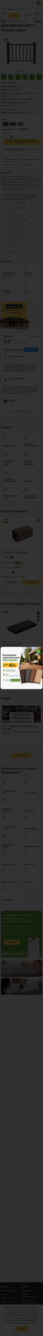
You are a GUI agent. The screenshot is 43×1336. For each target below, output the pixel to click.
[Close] (38, 651)
